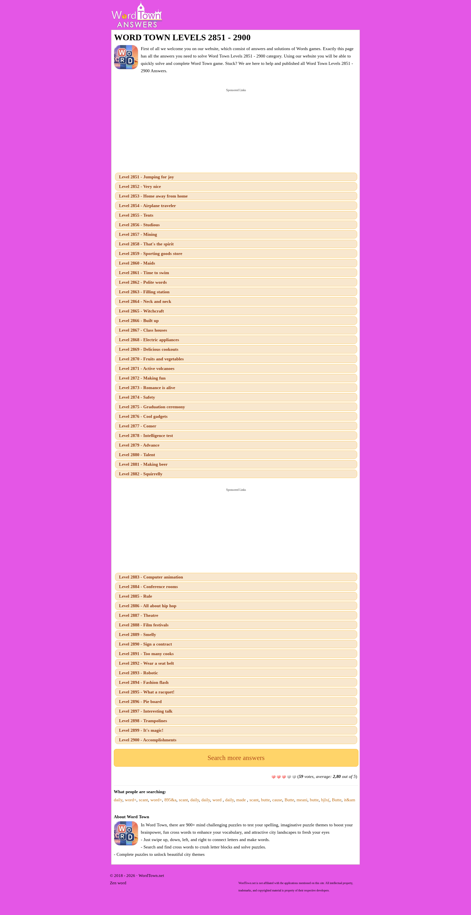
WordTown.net (151, 875)
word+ (130, 799)
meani (302, 799)
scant (143, 799)
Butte (289, 799)
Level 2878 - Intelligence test (146, 435)
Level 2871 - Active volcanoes (146, 368)
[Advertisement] (236, 130)
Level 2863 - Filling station (144, 291)
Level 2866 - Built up (139, 320)
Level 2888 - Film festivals (144, 624)
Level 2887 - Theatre (138, 615)
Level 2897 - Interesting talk (145, 711)
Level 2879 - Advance (139, 445)
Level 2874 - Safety (137, 397)
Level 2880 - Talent (137, 454)
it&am (349, 799)
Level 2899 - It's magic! (141, 730)
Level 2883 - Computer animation (151, 577)
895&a (170, 799)
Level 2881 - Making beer (143, 464)
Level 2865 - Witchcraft (141, 311)
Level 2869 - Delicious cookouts (148, 349)
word (217, 799)
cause (277, 799)
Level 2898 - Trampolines (143, 720)
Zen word (118, 883)
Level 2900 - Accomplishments (147, 739)
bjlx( (325, 799)
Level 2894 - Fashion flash (144, 682)
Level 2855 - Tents (136, 215)
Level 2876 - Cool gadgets (143, 416)
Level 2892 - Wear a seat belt (146, 663)
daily (118, 799)
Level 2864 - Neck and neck (145, 301)
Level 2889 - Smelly (137, 634)
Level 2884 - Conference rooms (148, 586)
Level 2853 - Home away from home (153, 196)
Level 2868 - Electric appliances (149, 339)
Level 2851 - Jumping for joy (146, 176)
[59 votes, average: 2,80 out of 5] (273, 777)
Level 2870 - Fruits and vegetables (151, 358)
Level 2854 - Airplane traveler (147, 205)
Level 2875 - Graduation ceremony (152, 406)
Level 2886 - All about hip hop (147, 605)
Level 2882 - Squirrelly (140, 473)
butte (265, 799)
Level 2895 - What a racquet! (146, 692)
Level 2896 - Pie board (140, 701)
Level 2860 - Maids (137, 263)
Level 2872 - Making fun (142, 378)
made (241, 799)
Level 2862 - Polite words (143, 282)
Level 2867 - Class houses (143, 330)
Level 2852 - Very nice (140, 186)
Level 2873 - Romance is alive (147, 387)
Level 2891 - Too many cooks (146, 653)
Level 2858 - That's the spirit (146, 243)
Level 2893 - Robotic (138, 672)
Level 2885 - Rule (135, 596)
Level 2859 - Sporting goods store (150, 253)
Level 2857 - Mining (138, 234)
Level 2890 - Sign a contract (145, 644)
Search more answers (236, 757)
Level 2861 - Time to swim (144, 272)
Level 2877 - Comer (137, 425)
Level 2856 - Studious (139, 224)
